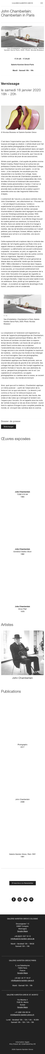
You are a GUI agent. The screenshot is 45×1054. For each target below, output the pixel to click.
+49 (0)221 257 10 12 (22, 936)
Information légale (22, 1042)
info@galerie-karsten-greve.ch (22, 1015)
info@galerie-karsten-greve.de (22, 939)
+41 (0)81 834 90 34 (22, 1012)
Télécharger (9, 427)
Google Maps (22, 931)
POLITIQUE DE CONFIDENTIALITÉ (22, 1044)
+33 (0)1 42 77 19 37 (22, 978)
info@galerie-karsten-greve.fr (22, 981)
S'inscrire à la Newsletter (22, 883)
